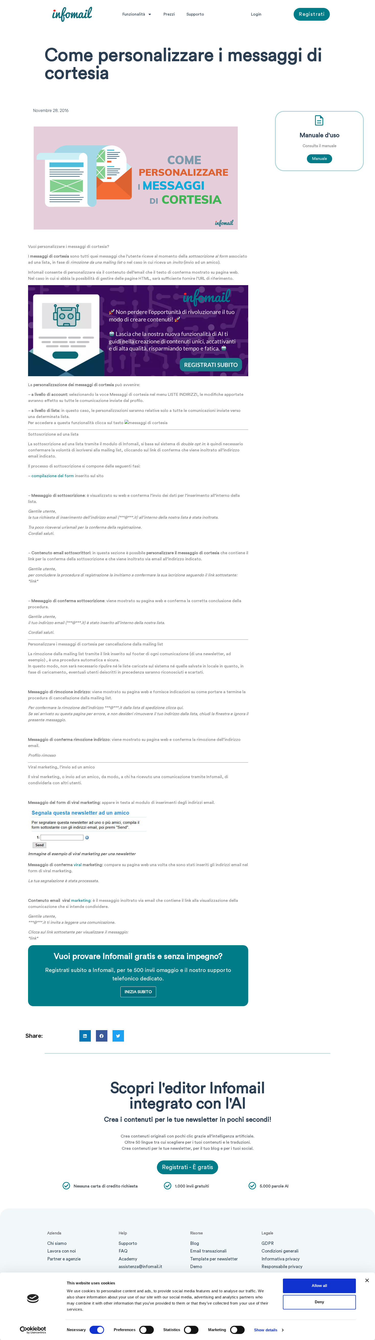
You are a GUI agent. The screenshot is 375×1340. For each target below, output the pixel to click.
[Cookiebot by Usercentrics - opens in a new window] (33, 1330)
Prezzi (169, 14)
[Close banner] (367, 1280)
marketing (81, 901)
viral (78, 865)
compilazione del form (52, 476)
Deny (319, 1302)
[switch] (146, 1330)
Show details (265, 1330)
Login (256, 14)
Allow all (319, 1285)
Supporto (195, 14)
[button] (85, 1036)
